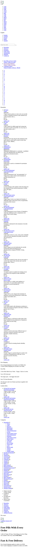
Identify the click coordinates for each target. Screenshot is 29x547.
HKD (5, 17)
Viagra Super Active (9, 196)
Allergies (6, 455)
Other (5, 480)
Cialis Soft (6, 256)
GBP (5, 9)
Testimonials (7, 53)
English (5, 35)
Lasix (5, 303)
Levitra (5, 184)
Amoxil (5, 328)
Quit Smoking (7, 485)
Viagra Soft (6, 291)
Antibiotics (6, 459)
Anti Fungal (7, 456)
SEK (5, 27)
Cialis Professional (8, 208)
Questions (6, 50)
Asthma (6, 463)
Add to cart (6, 121)
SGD (5, 28)
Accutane (6, 269)
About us (6, 49)
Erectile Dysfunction (9, 452)
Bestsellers (6, 47)
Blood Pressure (7, 466)
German (6, 36)
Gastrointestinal (7, 472)
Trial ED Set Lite (8, 410)
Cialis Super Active (8, 232)
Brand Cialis (7, 315)
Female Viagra (7, 350)
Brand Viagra (7, 244)
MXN (5, 21)
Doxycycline (7, 280)
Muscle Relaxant (8, 478)
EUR (5, 8)
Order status (7, 51)
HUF (5, 19)
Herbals (6, 476)
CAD (5, 12)
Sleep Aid (6, 484)
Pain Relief (6, 481)
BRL (5, 13)
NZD (5, 24)
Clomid (5, 340)
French (5, 38)
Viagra (5, 111)
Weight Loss (7, 487)
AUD (5, 10)
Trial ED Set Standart (9, 389)
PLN (5, 26)
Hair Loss (6, 473)
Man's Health (7, 477)
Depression (6, 469)
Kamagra (6, 221)
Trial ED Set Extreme (9, 399)
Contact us (6, 55)
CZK (5, 16)
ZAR (5, 30)
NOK (5, 23)
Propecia (6, 136)
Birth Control (7, 465)
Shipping (6, 54)
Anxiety (6, 461)
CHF (5, 15)
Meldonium (6, 148)
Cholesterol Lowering (9, 467)
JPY (5, 20)
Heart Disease (7, 474)
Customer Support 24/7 (6, 521)
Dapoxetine (6, 160)
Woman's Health (8, 488)
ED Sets (6, 454)
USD (5, 6)
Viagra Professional (8, 171)
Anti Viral (6, 458)
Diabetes (6, 470)
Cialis (5, 123)
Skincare (6, 483)
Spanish (6, 40)
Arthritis (6, 462)
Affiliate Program (8, 512)
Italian (5, 39)
